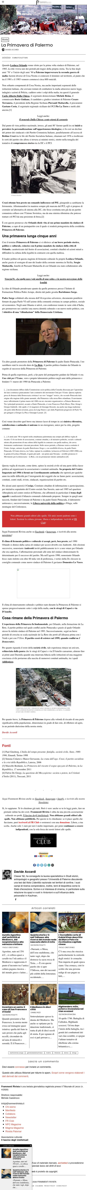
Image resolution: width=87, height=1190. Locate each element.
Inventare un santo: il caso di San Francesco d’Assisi (14, 1009)
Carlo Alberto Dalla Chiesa (15, 96)
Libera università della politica (48, 503)
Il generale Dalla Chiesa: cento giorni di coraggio (43, 119)
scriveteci (63, 1162)
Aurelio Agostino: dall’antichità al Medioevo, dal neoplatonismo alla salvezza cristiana (13, 939)
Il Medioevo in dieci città (40, 1008)
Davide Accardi (12, 49)
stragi (74, 1053)
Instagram (51, 531)
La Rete (39, 365)
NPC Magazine (13, 1124)
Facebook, (40, 798)
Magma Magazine (14, 1127)
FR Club (9, 1120)
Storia (5, 39)
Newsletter (43, 802)
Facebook (39, 531)
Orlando (57, 1053)
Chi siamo (10, 1106)
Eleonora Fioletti (38, 945)
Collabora (10, 1113)
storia (66, 1053)
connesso (20, 1066)
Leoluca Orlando (18, 65)
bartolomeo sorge (16, 1053)
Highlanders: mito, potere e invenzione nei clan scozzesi (70, 1008)
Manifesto (10, 1110)
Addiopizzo (7, 661)
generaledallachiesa (35, 1053)
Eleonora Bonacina (67, 1014)
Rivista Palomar (13, 1131)
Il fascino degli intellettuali (35, 815)
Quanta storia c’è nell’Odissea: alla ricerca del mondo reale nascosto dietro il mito (43, 938)
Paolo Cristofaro (10, 947)
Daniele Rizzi (36, 1012)
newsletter (7, 535)
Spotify (60, 798)
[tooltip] (34, 865)
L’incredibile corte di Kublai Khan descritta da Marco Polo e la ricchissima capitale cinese (70, 939)
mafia (48, 1053)
